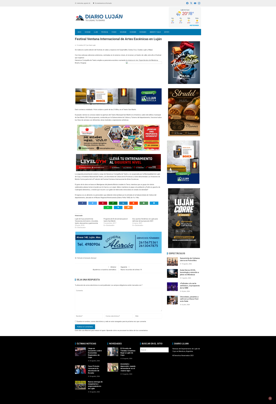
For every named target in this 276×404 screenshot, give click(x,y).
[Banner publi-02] (184, 218)
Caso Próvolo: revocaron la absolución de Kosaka (94, 369)
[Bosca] (183, 162)
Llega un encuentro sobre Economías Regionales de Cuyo (95, 352)
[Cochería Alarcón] (118, 242)
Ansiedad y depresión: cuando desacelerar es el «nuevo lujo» (128, 367)
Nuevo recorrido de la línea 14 (131, 268)
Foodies (114, 32)
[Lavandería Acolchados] (184, 62)
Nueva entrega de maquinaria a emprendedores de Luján (95, 385)
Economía (133, 32)
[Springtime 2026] (118, 138)
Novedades (143, 32)
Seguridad (123, 32)
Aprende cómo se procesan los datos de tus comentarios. (127, 330)
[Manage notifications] (270, 398)
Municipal (93, 258)
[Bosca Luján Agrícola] (118, 96)
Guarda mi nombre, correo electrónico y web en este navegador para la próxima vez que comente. (111, 321)
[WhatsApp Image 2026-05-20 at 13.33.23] (184, 112)
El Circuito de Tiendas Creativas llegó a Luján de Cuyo (127, 351)
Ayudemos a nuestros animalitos (104, 268)
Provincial (104, 32)
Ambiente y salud (155, 32)
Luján (96, 32)
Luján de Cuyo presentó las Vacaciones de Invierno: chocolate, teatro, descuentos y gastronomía (86, 221)
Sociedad (87, 32)
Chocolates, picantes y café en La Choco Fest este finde (189, 299)
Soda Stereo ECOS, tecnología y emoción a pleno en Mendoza (189, 272)
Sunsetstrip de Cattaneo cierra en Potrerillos (190, 259)
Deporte (166, 32)
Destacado (87, 258)
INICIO (79, 32)
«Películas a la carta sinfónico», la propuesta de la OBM (190, 285)
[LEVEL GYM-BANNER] (118, 162)
